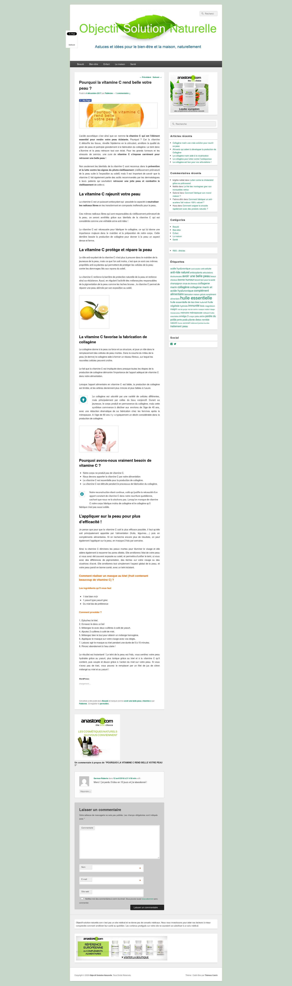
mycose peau (175, 313)
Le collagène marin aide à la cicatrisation (191, 155)
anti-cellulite (206, 268)
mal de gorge (182, 309)
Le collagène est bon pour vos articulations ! (192, 162)
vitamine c (146, 700)
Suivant (157, 77)
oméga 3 (184, 316)
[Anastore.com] (97, 759)
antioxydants (196, 272)
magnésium (210, 306)
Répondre (85, 791)
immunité (193, 305)
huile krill (203, 302)
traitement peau (179, 326)
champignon (176, 283)
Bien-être (93, 64)
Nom (83, 866)
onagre (191, 316)
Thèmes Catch (211, 975)
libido (202, 306)
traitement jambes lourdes (200, 323)
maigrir (173, 309)
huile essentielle (196, 297)
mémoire (185, 312)
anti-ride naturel (179, 272)
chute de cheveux (190, 283)
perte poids (182, 319)
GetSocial (72, 45)
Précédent (145, 77)
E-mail (84, 879)
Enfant (106, 64)
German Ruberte (101, 778)
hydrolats (184, 306)
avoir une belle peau (132, 700)
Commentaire (87, 827)
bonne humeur (186, 279)
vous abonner (147, 898)
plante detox (194, 319)
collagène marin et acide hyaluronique (191, 288)
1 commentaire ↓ (123, 93)
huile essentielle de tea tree (184, 302)
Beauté (80, 64)
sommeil (186, 323)
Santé (133, 64)
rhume (180, 323)
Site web (85, 891)
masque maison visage (206, 309)
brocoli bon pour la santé (205, 279)
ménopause (196, 312)
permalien (104, 703)
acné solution (196, 269)
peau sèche (200, 316)
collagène (183, 287)
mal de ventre (193, 309)
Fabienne (109, 93)
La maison (120, 64)
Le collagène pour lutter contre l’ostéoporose (192, 158)
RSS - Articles (179, 250)
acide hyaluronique (180, 268)
